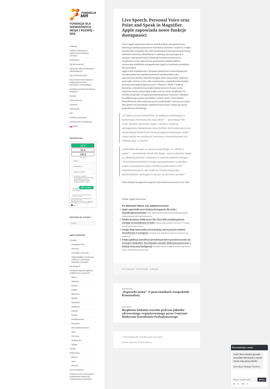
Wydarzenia (75, 353)
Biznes (74, 277)
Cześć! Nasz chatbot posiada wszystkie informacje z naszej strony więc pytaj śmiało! (247, 357)
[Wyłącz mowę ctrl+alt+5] (247, 384)
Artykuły (73, 240)
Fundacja (73, 46)
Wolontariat (74, 60)
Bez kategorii (75, 266)
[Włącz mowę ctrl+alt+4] (243, 384)
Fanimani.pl (74, 109)
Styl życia (75, 248)
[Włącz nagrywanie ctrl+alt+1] (234, 384)
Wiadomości (76, 340)
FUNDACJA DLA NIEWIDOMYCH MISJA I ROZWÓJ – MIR (82, 29)
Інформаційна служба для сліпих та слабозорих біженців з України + (82, 259)
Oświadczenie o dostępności (81, 122)
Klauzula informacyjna (83, 202)
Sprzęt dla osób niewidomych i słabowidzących (82, 69)
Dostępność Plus (77, 244)
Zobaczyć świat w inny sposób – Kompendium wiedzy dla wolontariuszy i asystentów (82, 376)
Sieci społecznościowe (80, 328)
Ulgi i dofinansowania (78, 75)
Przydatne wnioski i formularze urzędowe (82, 90)
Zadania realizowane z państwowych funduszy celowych (79, 53)
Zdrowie (74, 365)
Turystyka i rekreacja (80, 253)
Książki (74, 290)
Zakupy (74, 344)
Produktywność (77, 319)
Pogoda (74, 315)
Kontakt (73, 96)
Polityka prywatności (78, 117)
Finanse (74, 285)
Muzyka (74, 298)
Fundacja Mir (143, 269)
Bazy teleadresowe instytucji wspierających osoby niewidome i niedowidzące (81, 82)
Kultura (74, 357)
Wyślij (262, 379)
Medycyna (75, 294)
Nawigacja (75, 307)
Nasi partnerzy (76, 100)
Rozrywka (75, 323)
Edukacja (75, 281)
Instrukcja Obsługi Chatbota (246, 366)
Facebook (73, 104)
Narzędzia (75, 302)
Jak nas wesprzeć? (77, 64)
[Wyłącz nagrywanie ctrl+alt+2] (238, 384)
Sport (73, 332)
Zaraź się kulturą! (77, 370)
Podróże (74, 311)
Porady (73, 349)
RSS (71, 113)
